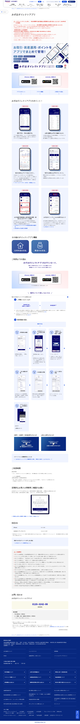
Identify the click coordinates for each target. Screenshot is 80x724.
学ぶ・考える (58, 5)
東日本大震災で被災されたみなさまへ (63, 682)
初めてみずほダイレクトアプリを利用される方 (21, 296)
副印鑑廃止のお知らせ (9, 682)
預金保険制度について (60, 677)
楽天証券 (46, 715)
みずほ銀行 (22, 711)
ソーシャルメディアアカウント (60, 655)
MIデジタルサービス (21, 713)
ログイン (72, 1)
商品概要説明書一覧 (8, 663)
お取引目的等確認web (34, 672)
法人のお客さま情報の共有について (61, 690)
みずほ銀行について (33, 1)
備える (49, 5)
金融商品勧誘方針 (7, 690)
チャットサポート (77, 713)
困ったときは (77, 717)
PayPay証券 (39, 715)
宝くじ (64, 1)
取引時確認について (9, 672)
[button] (26, 444)
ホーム (13, 8)
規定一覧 (17, 663)
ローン (30, 5)
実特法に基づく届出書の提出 (61, 672)
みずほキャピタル (22, 715)
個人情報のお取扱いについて (35, 690)
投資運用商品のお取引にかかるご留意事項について (65, 694)
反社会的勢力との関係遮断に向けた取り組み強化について (65, 699)
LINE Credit (31, 715)
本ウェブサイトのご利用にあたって (36, 703)
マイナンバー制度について (10, 677)
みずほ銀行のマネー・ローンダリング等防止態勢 (14, 699)
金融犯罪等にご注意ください (35, 655)
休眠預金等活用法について (35, 677)
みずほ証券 (38, 711)
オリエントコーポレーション (10, 715)
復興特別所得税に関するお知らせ (37, 682)
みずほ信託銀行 (30, 711)
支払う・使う (22, 5)
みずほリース (31, 713)
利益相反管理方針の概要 (34, 699)
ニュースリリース (32, 651)
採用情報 (56, 651)
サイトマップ (57, 703)
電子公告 (23, 663)
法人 (43, 1)
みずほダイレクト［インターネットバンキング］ (27, 8)
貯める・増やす (40, 5)
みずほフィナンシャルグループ (10, 711)
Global (5, 655)
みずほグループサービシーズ (56, 715)
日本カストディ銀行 (10, 713)
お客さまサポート (67, 5)
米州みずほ (59, 711)
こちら (45, 311)
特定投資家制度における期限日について (12, 694)
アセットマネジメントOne (49, 711)
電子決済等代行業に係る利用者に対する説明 (13, 703)
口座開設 (13, 5)
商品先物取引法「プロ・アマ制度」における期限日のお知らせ (39, 695)
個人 (40, 1)
